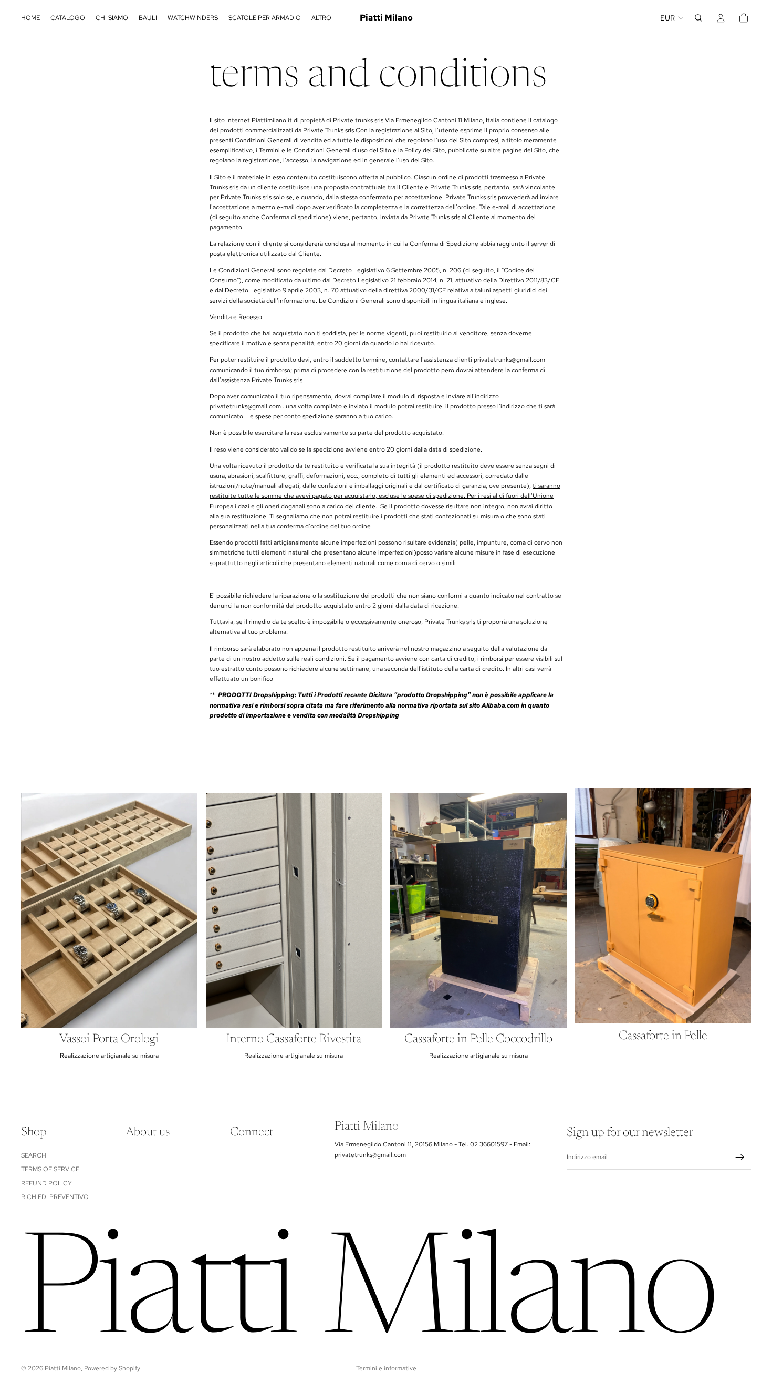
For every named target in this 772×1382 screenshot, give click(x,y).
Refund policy (46, 1183)
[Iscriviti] (740, 1157)
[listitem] (321, 18)
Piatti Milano (63, 1368)
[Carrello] (743, 17)
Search (33, 1155)
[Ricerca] (698, 17)
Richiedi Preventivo (55, 1197)
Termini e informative (386, 1368)
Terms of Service (50, 1169)
